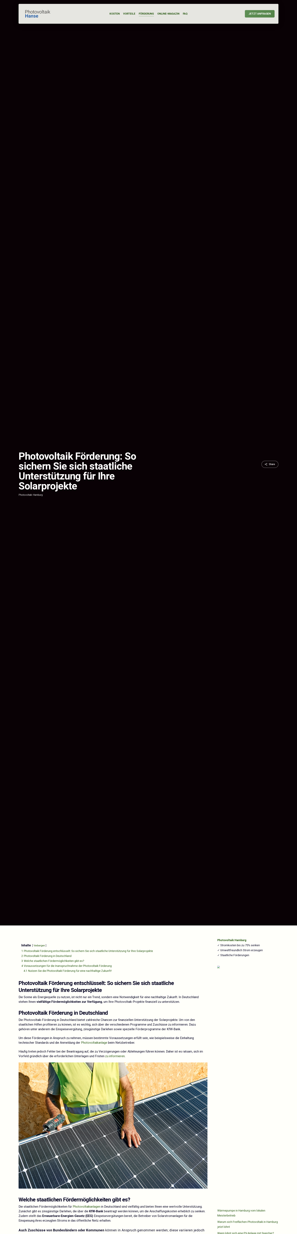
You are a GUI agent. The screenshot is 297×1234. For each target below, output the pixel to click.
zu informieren (115, 1056)
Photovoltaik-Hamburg (31, 495)
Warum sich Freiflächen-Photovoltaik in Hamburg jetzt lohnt (247, 1224)
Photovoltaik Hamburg (231, 940)
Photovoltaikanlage (94, 1042)
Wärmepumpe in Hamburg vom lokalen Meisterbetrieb (241, 1213)
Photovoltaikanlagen (86, 1206)
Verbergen (39, 945)
